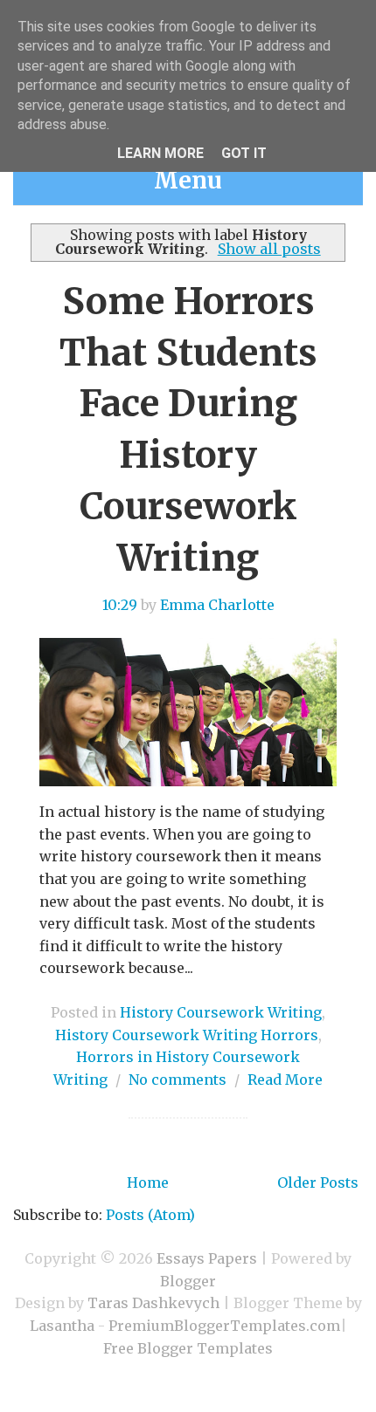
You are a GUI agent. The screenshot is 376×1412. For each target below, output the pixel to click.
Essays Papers (207, 1258)
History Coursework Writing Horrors (186, 1035)
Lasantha (62, 1325)
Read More (285, 1079)
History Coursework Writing (221, 1012)
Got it (244, 153)
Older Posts (318, 1182)
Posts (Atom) (150, 1215)
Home (148, 1182)
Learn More (160, 153)
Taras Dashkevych (153, 1303)
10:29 (119, 604)
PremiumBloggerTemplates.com (224, 1325)
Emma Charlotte (217, 604)
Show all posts (269, 248)
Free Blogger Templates (188, 1348)
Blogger (188, 1281)
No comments (177, 1079)
